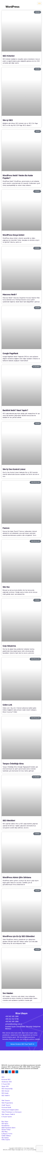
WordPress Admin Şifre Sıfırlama (17, 877)
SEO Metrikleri (9, 820)
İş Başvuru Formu (7, 1133)
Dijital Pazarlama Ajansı (8, 1127)
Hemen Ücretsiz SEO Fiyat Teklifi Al (22, 1044)
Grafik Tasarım (6, 1105)
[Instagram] (6, 1071)
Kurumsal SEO (6, 1079)
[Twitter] (9, 1071)
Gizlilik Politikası (6, 1135)
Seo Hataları (8, 993)
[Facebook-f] (2, 1071)
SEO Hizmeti (5, 1091)
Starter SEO (5, 1086)
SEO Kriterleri (8, 56)
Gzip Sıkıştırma (9, 646)
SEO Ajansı (5, 1123)
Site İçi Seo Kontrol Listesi (14, 469)
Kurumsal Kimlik (6, 1107)
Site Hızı (6, 587)
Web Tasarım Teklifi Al (8, 1114)
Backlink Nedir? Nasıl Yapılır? (15, 410)
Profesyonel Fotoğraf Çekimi (10, 1110)
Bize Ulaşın (5, 1121)
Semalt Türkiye (6, 1129)
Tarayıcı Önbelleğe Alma (13, 764)
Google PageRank (10, 353)
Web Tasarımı (6, 1100)
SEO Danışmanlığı (7, 1088)
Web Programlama (7, 1103)
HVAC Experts (6, 1139)
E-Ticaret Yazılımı (7, 1116)
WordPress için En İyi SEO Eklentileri (19, 936)
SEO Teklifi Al (5, 1095)
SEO (3, 1077)
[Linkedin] (16, 1071)
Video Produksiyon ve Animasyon (12, 1112)
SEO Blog (4, 1131)
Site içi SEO (8, 120)
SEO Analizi (5, 1093)
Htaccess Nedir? (10, 294)
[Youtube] (13, 1071)
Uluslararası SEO (7, 1081)
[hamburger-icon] (39, 3)
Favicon (6, 528)
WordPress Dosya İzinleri (13, 235)
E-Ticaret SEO (6, 1084)
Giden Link (7, 705)
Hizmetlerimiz (5, 1125)
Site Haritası (5, 1137)
